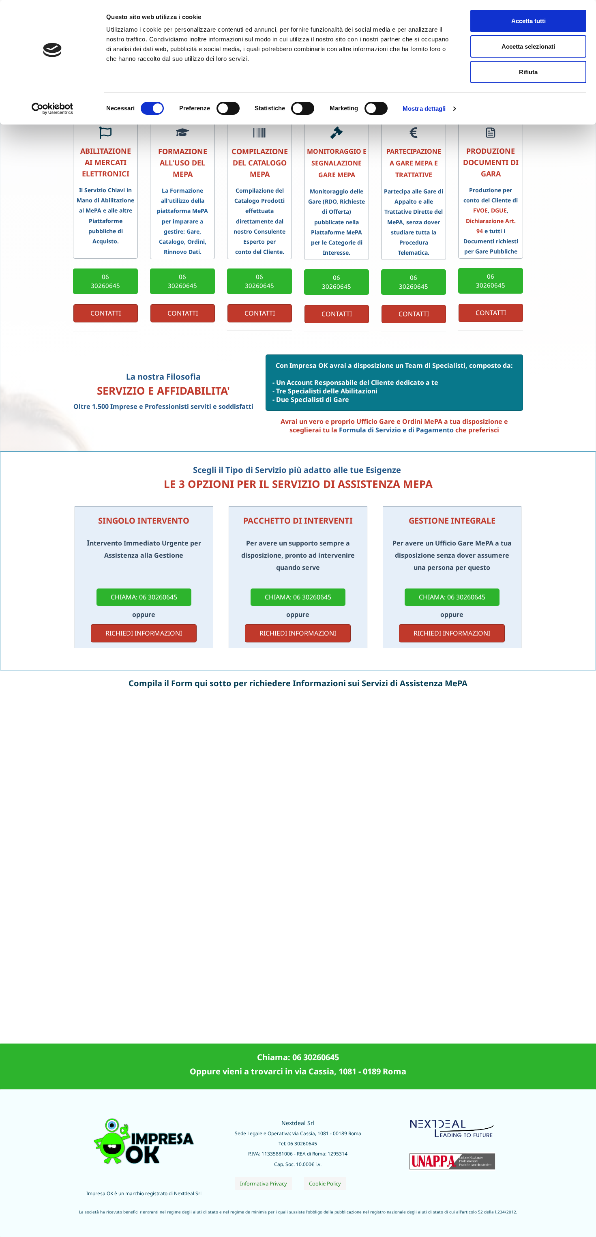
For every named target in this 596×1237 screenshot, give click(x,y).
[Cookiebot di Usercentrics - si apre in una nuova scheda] (52, 109)
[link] (452, 1157)
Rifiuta (528, 72)
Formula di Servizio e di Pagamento (396, 429)
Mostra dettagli (424, 108)
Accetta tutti (528, 20)
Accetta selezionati (528, 46)
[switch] (228, 108)
